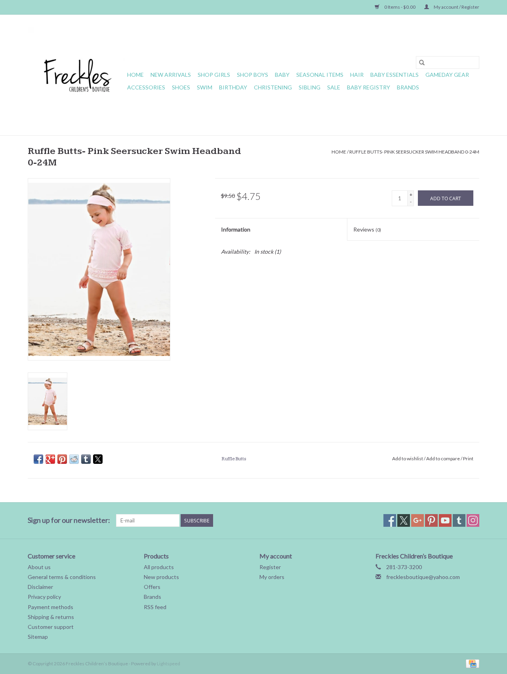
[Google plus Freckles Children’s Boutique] (417, 520)
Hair (357, 74)
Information (235, 229)
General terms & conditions (62, 576)
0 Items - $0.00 (399, 7)
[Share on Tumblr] (86, 459)
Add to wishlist (408, 458)
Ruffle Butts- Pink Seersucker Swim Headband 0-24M (414, 152)
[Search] (422, 62)
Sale (333, 87)
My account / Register (456, 7)
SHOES (181, 87)
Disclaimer (40, 586)
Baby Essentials (394, 74)
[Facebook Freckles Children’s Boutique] (389, 520)
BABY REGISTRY (368, 87)
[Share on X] (98, 459)
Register (270, 567)
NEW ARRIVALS (171, 74)
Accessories (146, 87)
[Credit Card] (471, 663)
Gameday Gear (447, 74)
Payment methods (50, 607)
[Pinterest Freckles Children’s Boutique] (431, 520)
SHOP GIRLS (214, 74)
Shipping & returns (51, 616)
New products (161, 576)
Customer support (51, 626)
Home (135, 74)
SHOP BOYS (252, 74)
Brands (408, 87)
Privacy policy (44, 596)
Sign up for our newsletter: (69, 520)
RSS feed (155, 607)
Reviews (367, 229)
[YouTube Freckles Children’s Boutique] (445, 520)
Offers (152, 586)
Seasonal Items (319, 74)
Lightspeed (168, 663)
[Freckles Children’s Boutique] (76, 75)
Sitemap (38, 636)
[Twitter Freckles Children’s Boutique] (403, 520)
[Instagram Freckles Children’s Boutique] (473, 520)
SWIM (204, 87)
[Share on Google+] (50, 459)
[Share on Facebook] (38, 459)
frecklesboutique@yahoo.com (423, 576)
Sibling (309, 87)
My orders (271, 576)
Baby (282, 74)
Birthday (233, 87)
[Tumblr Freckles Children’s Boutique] (459, 520)
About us (39, 567)
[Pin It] (62, 459)
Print (468, 458)
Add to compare (443, 458)
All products (159, 567)
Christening (273, 87)
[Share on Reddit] (74, 459)
